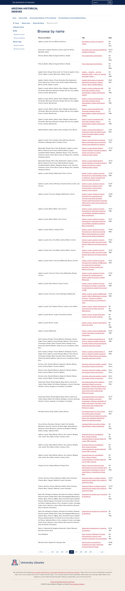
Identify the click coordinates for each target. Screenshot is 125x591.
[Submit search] (110, 2)
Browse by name (19, 34)
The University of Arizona (77, 584)
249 (85, 552)
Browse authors (19, 45)
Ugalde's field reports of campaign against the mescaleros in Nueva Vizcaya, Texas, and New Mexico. (93, 82)
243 (57, 552)
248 (81, 552)
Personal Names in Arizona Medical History (72, 18)
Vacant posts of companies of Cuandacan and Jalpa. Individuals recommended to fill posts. (92, 545)
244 (62, 552)
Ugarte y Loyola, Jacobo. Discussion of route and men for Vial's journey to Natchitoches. (94, 309)
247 (76, 552)
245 (67, 552)
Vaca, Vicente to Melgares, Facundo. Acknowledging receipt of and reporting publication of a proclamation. (94, 536)
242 (52, 552)
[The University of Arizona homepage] (23, 2)
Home (14, 18)
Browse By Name (38, 23)
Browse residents (19, 38)
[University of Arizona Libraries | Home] (27, 562)
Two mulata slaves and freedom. (92, 56)
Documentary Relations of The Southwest (43, 18)
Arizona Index (23, 18)
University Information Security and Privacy (62, 582)
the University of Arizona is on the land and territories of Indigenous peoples (56, 572)
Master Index (26, 23)
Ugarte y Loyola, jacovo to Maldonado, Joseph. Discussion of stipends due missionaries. (94, 333)
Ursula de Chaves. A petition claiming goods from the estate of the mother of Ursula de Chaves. (94, 480)
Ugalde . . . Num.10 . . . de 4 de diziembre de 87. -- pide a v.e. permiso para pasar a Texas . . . (94, 74)
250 (90, 552)
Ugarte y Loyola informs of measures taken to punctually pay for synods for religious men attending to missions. (94, 142)
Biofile (15, 31)
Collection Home (18, 27)
